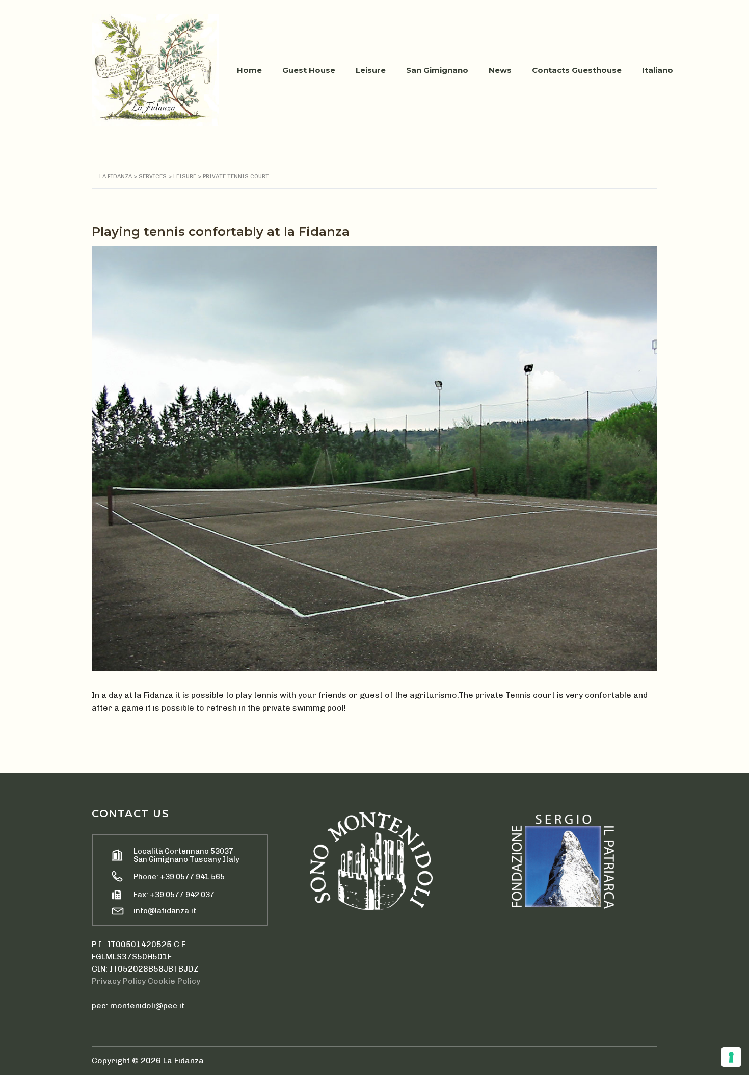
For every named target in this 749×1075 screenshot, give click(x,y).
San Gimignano (437, 70)
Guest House (308, 70)
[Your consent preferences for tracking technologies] (731, 1057)
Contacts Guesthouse (577, 70)
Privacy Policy (119, 981)
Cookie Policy (174, 981)
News (500, 70)
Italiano (657, 70)
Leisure (371, 70)
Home (249, 70)
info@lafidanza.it (164, 910)
